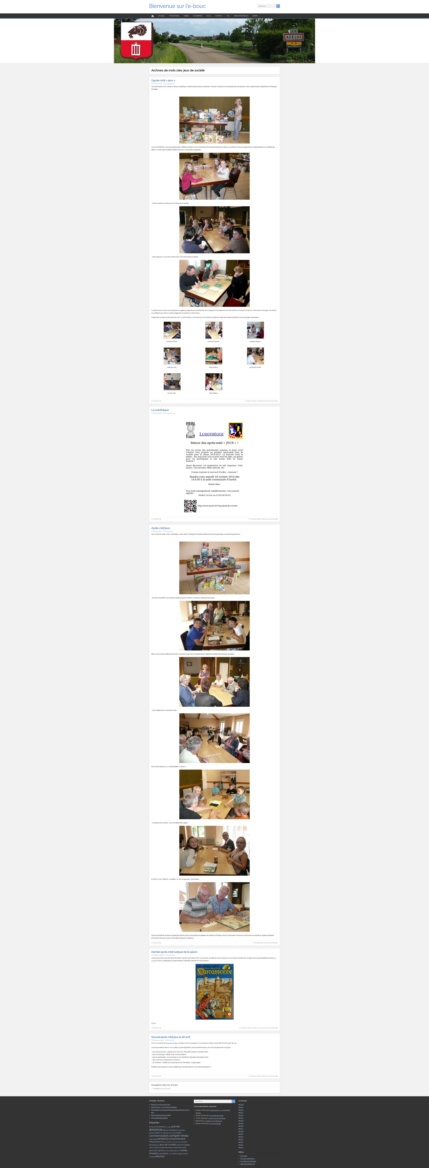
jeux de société (273, 401)
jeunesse (152, 1145)
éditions (175, 1043)
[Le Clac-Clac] (172, 390)
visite (170, 1153)
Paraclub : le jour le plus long (160, 1104)
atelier (158, 1133)
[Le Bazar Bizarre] (255, 338)
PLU (228, 16)
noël (150, 1147)
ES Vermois (197, 16)
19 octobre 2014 (169, 83)
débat (155, 1139)
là (155, 960)
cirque (178, 1133)
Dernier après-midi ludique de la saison (174, 951)
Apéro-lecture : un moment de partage (164, 1107)
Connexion (243, 1156)
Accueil (161, 16)
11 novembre (160, 1126)
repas (184, 1147)
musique (186, 1145)
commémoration (159, 1135)
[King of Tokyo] (213, 364)
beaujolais (166, 1133)
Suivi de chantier (215, 1123)
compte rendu (262, 401)
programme (163, 1147)
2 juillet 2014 (169, 531)
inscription (183, 1142)
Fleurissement (155, 1142)
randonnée (177, 1147)
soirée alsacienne (174, 1150)
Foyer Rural (174, 16)
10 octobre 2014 (170, 413)
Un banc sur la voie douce (216, 1118)
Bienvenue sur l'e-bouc (177, 6)
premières (169, 1043)
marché (179, 1145)
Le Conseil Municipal (216, 1115)
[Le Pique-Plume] (172, 338)
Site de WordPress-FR (247, 1164)
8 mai (151, 1127)
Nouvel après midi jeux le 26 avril (170, 1036)
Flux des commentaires (248, 1161)
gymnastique (168, 1142)
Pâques (170, 1147)
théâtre (165, 1153)
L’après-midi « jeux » (163, 80)
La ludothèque (160, 409)
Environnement (176, 1138)
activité (175, 1126)
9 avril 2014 (170, 1040)
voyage (180, 1153)
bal (161, 1133)
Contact (219, 16)
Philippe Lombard (158, 955)
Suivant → (168, 1088)
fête (162, 1142)
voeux (174, 1154)
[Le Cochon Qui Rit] (255, 364)
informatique (176, 1142)
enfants (162, 1138)
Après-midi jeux (160, 527)
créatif (151, 1139)
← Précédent (155, 1088)
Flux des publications (247, 1158)
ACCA (208, 16)
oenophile (155, 1147)
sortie (160, 1153)
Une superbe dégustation (159, 1118)
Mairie (186, 16)
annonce (253, 519)
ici (275, 958)
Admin (255, 16)
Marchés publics (241, 16)
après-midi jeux (252, 401)
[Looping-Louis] (172, 364)
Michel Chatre (157, 83)
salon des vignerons (157, 1151)
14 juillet (168, 1127)
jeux (265, 943)
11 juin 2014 (170, 955)
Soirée (167, 1150)
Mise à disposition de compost (161, 1115)
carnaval (173, 1133)
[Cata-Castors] (213, 390)
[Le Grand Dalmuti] (213, 338)
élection (160, 1156)
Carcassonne (263, 1028)
